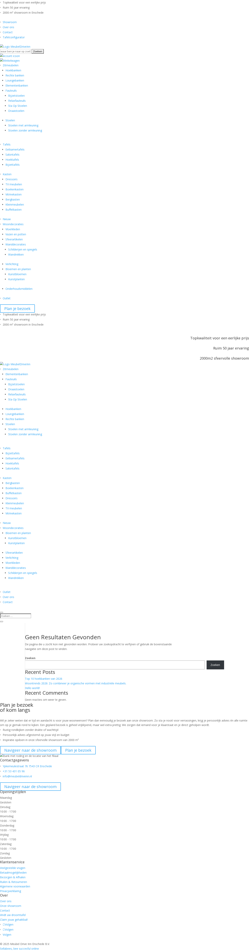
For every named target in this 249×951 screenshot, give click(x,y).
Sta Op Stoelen (17, 106)
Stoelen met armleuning (23, 125)
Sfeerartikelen (14, 239)
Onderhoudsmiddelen (18, 289)
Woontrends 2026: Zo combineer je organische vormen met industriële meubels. (75, 683)
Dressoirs (11, 179)
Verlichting (11, 264)
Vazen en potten (15, 234)
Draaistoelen (16, 111)
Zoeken (30, 658)
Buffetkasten (13, 209)
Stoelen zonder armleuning (25, 130)
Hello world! (32, 688)
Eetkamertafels (15, 149)
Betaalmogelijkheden (13, 872)
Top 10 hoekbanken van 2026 (43, 678)
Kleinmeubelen (14, 204)
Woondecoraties (13, 224)
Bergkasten (12, 199)
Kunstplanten (16, 279)
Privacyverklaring (10, 891)
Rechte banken (14, 75)
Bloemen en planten (18, 269)
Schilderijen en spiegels (22, 249)
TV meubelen (13, 184)
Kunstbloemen (17, 274)
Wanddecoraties (15, 244)
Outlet (7, 298)
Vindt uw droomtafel (13, 915)
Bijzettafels (12, 164)
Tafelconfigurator (14, 37)
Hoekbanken (13, 70)
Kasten (7, 174)
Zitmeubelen (10, 65)
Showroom (10, 22)
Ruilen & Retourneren (13, 882)
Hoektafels (12, 159)
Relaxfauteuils (17, 100)
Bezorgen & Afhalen (12, 877)
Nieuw (7, 219)
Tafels (7, 144)
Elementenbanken (16, 85)
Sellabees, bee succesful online (19, 948)
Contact (8, 32)
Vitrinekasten (13, 194)
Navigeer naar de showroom (30, 786)
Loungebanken (14, 80)
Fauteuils (11, 90)
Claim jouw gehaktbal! (14, 919)
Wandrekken (16, 254)
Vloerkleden (12, 229)
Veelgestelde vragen (12, 868)
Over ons (8, 27)
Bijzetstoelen (16, 95)
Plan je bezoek (17, 308)
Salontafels (12, 154)
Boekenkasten (14, 189)
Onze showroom (10, 906)
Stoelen (10, 120)
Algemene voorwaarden (15, 886)
